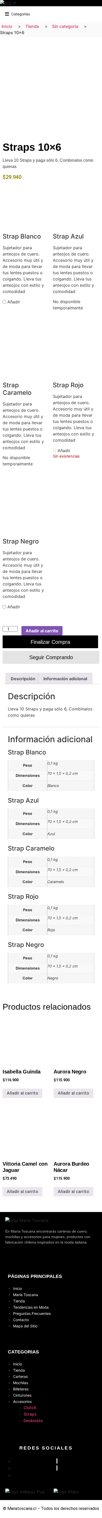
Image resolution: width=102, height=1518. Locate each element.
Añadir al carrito (42, 630)
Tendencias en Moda (31, 1307)
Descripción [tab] (23, 678)
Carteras (20, 1376)
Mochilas (20, 1382)
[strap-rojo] (76, 350)
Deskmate (33, 1420)
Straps (30, 1414)
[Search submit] (42, 13)
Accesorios (22, 1401)
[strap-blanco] (26, 201)
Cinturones (22, 1395)
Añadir (13, 302)
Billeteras (21, 1389)
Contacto (21, 1319)
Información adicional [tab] (65, 678)
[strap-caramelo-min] (26, 350)
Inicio (17, 1288)
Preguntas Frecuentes (32, 1313)
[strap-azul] (76, 201)
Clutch (30, 1407)
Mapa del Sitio (25, 1326)
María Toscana (25, 1294)
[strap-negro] (26, 506)
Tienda (19, 1301)
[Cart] (98, 13)
